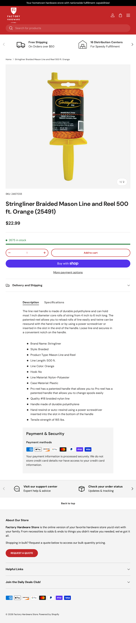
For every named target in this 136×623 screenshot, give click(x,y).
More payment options (68, 272)
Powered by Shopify (49, 614)
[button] (120, 15)
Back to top (68, 503)
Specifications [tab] (54, 302)
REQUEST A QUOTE (22, 553)
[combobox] (68, 28)
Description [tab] (31, 302)
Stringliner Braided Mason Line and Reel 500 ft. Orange (42, 59)
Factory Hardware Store (26, 614)
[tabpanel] (68, 365)
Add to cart (91, 252)
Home (9, 59)
